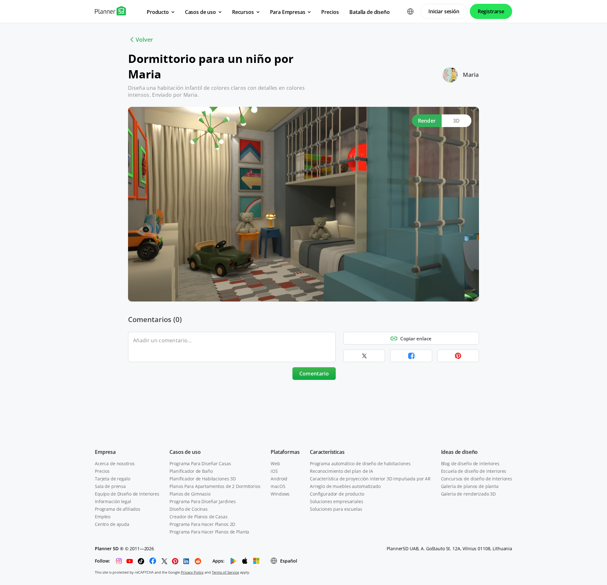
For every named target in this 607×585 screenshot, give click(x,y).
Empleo (102, 517)
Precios (102, 471)
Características (327, 451)
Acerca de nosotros (114, 463)
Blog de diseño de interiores (470, 463)
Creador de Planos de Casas (198, 517)
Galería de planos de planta (470, 486)
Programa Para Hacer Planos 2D (202, 524)
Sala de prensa (110, 486)
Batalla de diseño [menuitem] (369, 12)
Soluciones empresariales (336, 501)
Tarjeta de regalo (112, 479)
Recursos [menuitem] (243, 12)
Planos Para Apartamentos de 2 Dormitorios (214, 486)
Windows (280, 494)
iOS (274, 471)
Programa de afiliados (117, 509)
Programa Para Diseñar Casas (200, 463)
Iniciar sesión (443, 11)
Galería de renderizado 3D (468, 494)
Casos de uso (184, 451)
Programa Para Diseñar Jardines (202, 501)
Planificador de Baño (190, 471)
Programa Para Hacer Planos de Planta (209, 532)
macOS (278, 486)
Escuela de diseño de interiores (473, 471)
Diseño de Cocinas (188, 509)
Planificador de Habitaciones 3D (202, 479)
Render (427, 120)
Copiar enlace (416, 338)
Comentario (314, 373)
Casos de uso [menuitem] (200, 12)
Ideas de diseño (459, 451)
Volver (144, 39)
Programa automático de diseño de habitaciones (360, 463)
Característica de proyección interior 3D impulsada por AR (370, 479)
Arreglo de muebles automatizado (345, 486)
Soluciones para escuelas (336, 509)
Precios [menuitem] (330, 12)
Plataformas (285, 451)
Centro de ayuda (112, 524)
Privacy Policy (192, 572)
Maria (471, 74)
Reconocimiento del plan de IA (341, 471)
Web (275, 463)
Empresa (105, 451)
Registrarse (491, 11)
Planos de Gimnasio (189, 494)
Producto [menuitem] (158, 12)
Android (279, 479)
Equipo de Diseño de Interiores (127, 494)
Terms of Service (225, 572)
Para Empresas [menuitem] (287, 12)
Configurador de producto (337, 494)
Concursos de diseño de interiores (476, 479)
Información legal (113, 501)
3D (456, 120)
